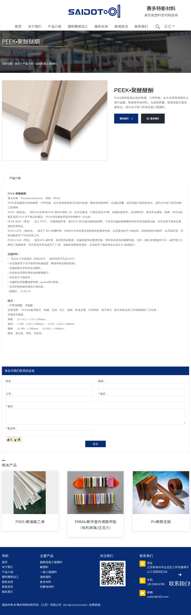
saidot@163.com (157, 596)
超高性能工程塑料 (46, 63)
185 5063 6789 (156, 584)
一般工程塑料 (48, 572)
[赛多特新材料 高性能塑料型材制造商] (94, 11)
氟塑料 (44, 567)
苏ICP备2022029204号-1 (75, 605)
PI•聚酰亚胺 (161, 522)
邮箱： (102, 381)
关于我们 (34, 26)
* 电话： (103, 393)
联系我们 (141, 26)
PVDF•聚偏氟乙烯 (30, 522)
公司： (10, 393)
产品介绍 (54, 26)
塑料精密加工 (78, 26)
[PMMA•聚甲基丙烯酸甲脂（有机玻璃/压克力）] (95, 492)
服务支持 (101, 26)
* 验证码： (12, 428)
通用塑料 (45, 577)
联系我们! (179, 584)
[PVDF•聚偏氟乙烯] (30, 492)
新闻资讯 (121, 26)
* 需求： (10, 406)
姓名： (10, 381)
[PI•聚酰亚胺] (161, 492)
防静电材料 (47, 586)
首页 (18, 26)
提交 (95, 443)
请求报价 (154, 118)
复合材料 (45, 582)
